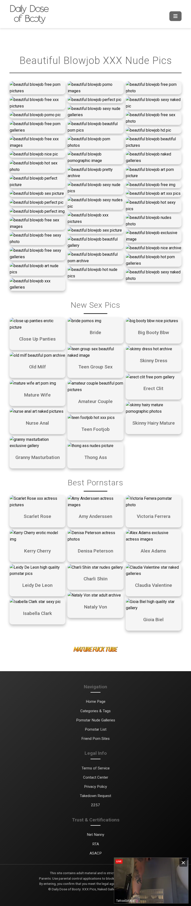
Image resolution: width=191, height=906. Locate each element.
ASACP (96, 853)
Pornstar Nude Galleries (95, 720)
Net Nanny (95, 834)
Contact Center (95, 777)
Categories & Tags (95, 711)
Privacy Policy (95, 786)
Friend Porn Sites (95, 738)
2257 (95, 805)
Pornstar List (95, 729)
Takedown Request (95, 796)
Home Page (95, 701)
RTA (95, 844)
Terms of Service (96, 768)
